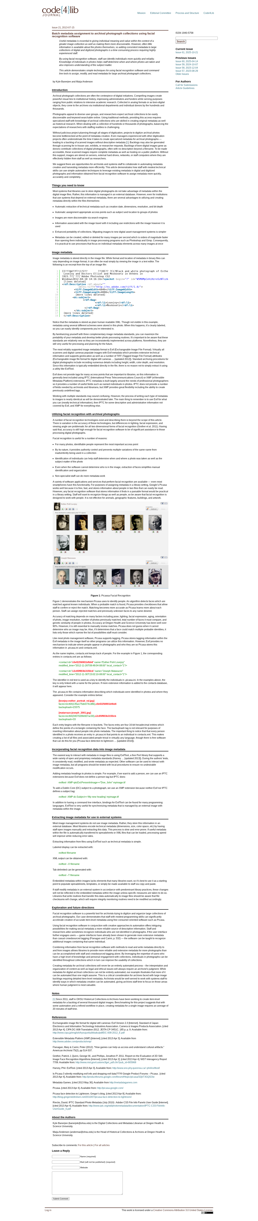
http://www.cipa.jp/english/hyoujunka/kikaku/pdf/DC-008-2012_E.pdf (89, 1032)
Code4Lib (209, 13)
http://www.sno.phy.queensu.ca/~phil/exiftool (135, 1068)
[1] (54, 999)
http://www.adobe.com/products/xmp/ (72, 1041)
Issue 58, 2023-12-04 (187, 67)
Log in (48, 1210)
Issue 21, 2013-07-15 (63, 27)
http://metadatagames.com (123, 1082)
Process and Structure (187, 13)
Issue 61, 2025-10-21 (187, 52)
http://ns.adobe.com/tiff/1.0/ (118, 286)
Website (84, 1167)
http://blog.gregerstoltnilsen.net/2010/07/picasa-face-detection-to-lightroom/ (92, 1097)
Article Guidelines (185, 88)
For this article (85, 1145)
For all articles (102, 1145)
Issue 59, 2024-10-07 (187, 64)
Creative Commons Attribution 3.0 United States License (183, 1210)
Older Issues (182, 74)
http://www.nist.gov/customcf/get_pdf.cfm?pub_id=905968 (106, 1062)
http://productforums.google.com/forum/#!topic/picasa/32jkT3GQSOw (118, 1077)
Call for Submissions (187, 85)
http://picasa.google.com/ (110, 1088)
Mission (141, 13)
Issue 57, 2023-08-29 (187, 71)
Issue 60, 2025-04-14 (187, 61)
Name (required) (88, 1156)
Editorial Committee (160, 13)
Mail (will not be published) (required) (97, 1162)
